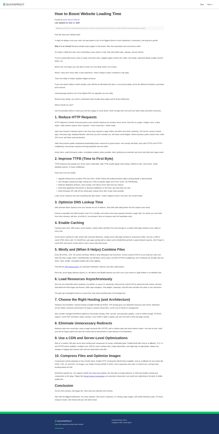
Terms (125, 420)
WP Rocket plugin (72, 267)
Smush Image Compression (94, 376)
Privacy (119, 420)
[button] (212, 4)
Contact (114, 420)
